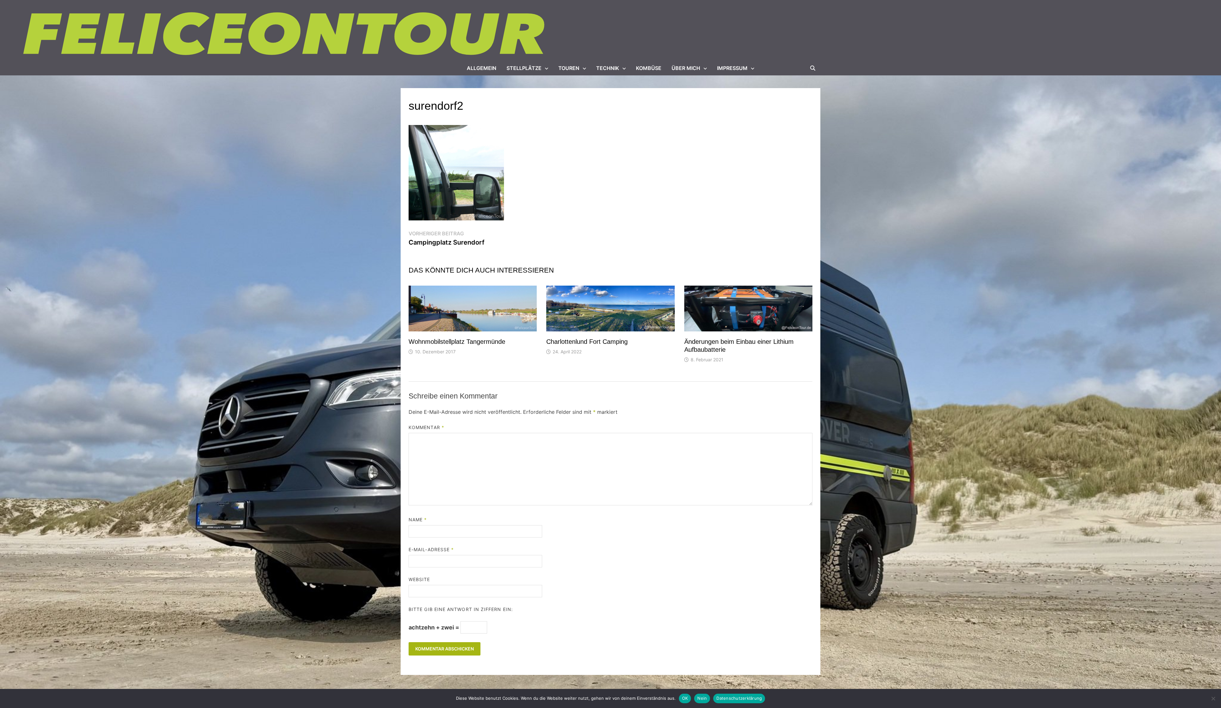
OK (685, 698)
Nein (702, 698)
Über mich (686, 68)
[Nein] (1213, 698)
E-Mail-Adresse (431, 549)
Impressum (732, 68)
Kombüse (648, 68)
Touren (568, 68)
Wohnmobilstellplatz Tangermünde (457, 341)
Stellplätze (524, 68)
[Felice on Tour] (285, 34)
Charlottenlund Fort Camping (587, 341)
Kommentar (426, 427)
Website (419, 579)
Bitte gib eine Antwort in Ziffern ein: (461, 609)
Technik (607, 68)
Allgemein (481, 68)
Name (418, 519)
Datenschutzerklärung (739, 698)
